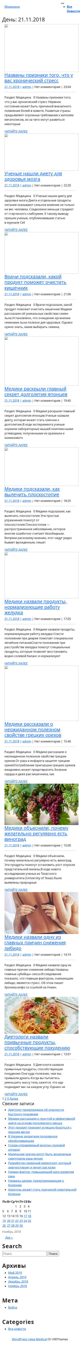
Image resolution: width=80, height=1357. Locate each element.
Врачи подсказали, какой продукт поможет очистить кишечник (35, 282)
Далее (13, 1099)
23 (21, 1221)
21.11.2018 (11, 87)
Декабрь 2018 (18, 1282)
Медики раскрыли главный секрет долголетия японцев (35, 391)
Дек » (9, 1238)
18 (29, 1216)
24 (25, 1221)
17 (25, 1216)
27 (8, 1226)
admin (26, 87)
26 (4, 1226)
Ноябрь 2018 (17, 1286)
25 (29, 1221)
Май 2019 (15, 1273)
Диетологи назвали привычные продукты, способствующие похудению (37, 1042)
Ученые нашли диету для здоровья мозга (33, 176)
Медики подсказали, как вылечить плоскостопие (32, 491)
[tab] (62, 3)
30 (21, 1226)
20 (8, 1221)
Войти (12, 1307)
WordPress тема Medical (29, 1339)
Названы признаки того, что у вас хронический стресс (38, 78)
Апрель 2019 (17, 1277)
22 (17, 1221)
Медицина (12, 7)
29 (17, 1226)
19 (4, 1221)
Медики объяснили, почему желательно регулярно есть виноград (36, 833)
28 (12, 1226)
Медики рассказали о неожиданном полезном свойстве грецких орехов (32, 729)
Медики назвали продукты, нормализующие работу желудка (35, 606)
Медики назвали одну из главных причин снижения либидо (35, 942)
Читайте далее (16, 131)
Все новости (17, 1329)
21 (12, 1221)
